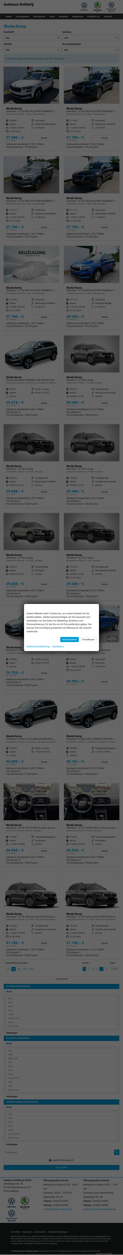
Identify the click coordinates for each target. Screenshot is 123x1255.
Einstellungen (88, 639)
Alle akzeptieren (69, 639)
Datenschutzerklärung (38, 646)
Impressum (58, 646)
